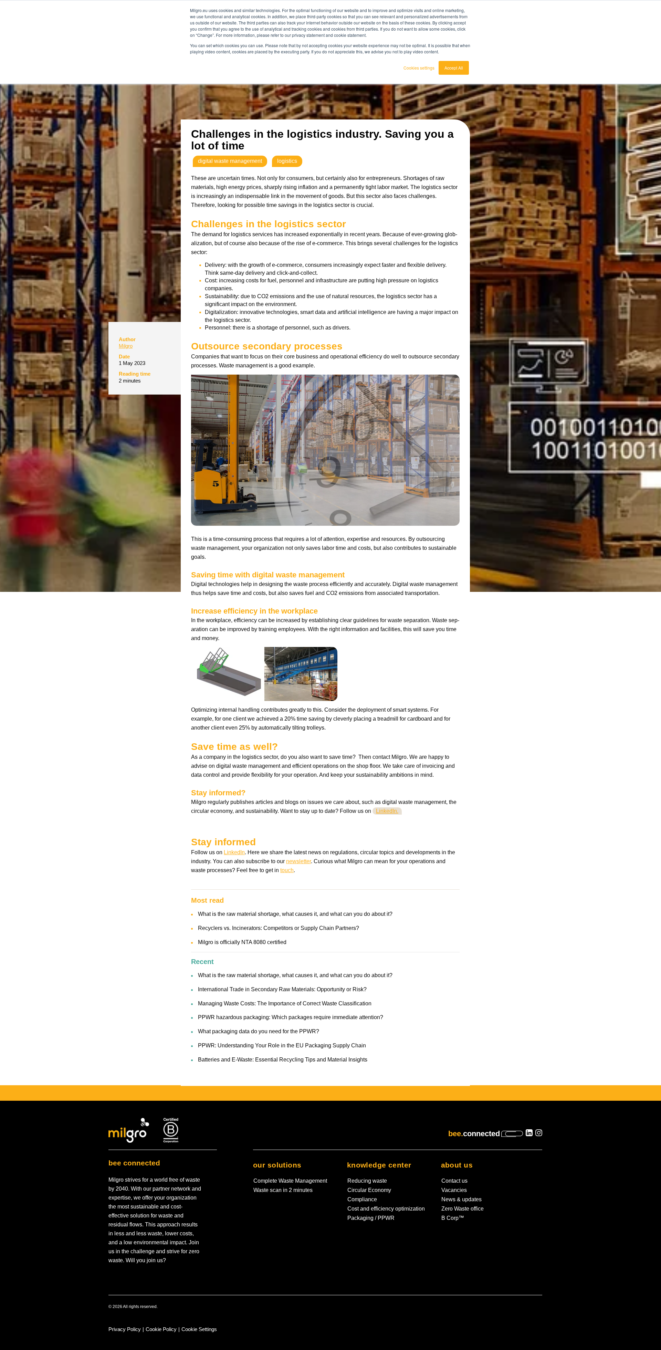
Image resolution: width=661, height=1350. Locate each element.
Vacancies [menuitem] (454, 1190)
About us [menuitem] (457, 1165)
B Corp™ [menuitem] (452, 1218)
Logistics (287, 161)
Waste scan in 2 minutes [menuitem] (283, 1190)
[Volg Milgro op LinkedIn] (529, 1134)
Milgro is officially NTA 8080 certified (242, 942)
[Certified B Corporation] (170, 1130)
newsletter (298, 861)
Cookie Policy (161, 1329)
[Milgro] (129, 1130)
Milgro (126, 346)
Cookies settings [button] (418, 68)
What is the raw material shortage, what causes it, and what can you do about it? (295, 914)
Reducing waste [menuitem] (367, 1181)
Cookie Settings (199, 1329)
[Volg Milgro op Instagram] (538, 1134)
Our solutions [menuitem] (277, 1165)
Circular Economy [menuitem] (369, 1190)
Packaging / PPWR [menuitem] (371, 1218)
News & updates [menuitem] (461, 1199)
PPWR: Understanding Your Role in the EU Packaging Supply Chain (282, 1045)
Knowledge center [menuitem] (379, 1165)
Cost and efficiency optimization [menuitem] (386, 1209)
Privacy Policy (124, 1329)
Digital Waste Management (230, 161)
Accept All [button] (453, 68)
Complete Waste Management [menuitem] (290, 1181)
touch (287, 870)
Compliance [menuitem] (362, 1199)
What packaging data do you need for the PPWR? (258, 1031)
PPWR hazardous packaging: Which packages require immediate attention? (290, 1017)
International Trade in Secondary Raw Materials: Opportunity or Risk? (282, 989)
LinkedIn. (387, 811)
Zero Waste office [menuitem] (462, 1209)
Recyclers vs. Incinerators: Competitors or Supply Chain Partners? (278, 928)
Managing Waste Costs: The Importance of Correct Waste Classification (284, 1003)
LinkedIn (234, 852)
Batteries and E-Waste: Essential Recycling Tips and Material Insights (282, 1060)
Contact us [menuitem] (454, 1181)
